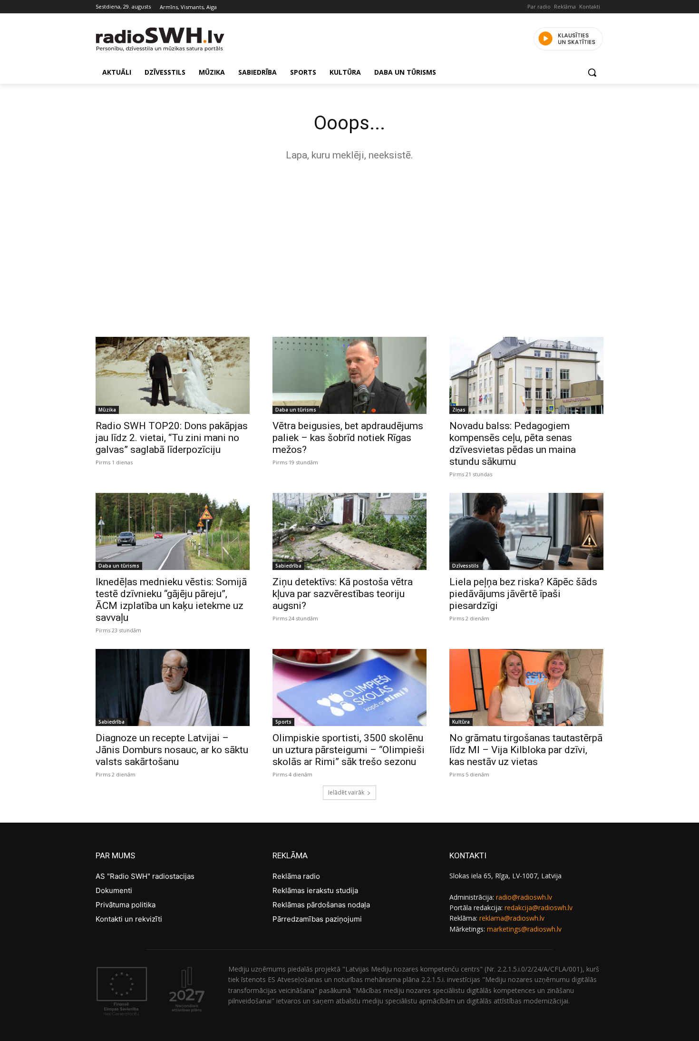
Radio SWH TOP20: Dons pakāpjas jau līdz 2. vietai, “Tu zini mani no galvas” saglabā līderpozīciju (172, 437)
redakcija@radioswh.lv (539, 907)
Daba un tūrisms (295, 409)
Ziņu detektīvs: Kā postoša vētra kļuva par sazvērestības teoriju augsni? (342, 593)
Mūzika (107, 409)
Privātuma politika (125, 904)
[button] (592, 72)
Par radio (539, 6)
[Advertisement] (349, 246)
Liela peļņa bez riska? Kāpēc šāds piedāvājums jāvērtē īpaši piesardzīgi (523, 593)
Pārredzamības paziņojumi (317, 918)
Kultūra (461, 721)
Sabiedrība (288, 565)
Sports (283, 721)
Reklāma (565, 6)
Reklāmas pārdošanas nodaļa (321, 904)
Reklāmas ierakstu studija (315, 890)
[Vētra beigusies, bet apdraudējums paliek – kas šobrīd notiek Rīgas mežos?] (349, 375)
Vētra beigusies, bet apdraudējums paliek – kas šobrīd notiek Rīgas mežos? (347, 437)
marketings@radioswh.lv (524, 928)
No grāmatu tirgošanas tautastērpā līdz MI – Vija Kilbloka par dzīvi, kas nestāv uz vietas (525, 749)
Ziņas (459, 409)
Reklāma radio (296, 876)
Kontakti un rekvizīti (129, 918)
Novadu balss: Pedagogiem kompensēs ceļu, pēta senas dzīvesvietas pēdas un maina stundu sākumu (512, 443)
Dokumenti (114, 890)
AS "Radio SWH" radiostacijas (145, 876)
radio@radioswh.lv (524, 897)
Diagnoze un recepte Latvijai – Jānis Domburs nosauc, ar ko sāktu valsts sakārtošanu (172, 749)
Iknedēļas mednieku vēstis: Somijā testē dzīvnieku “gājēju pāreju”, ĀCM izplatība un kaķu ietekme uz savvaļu (171, 599)
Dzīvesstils (465, 565)
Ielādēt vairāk (346, 792)
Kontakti (589, 6)
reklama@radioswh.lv (511, 918)
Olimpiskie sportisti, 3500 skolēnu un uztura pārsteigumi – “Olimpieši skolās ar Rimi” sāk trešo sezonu (348, 749)
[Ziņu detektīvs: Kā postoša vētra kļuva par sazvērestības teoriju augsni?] (349, 531)
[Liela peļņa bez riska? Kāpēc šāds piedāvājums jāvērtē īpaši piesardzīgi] (526, 531)
